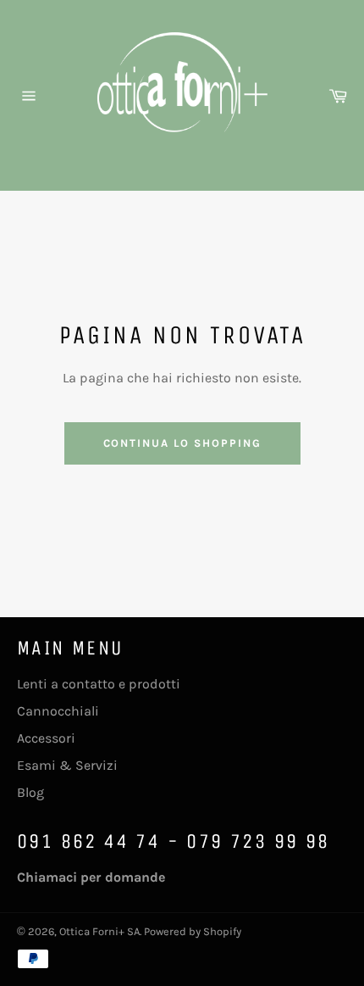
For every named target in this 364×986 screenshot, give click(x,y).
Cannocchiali (58, 711)
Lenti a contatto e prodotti (98, 684)
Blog (30, 792)
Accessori (46, 738)
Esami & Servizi (67, 765)
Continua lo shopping (182, 443)
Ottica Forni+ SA (99, 931)
